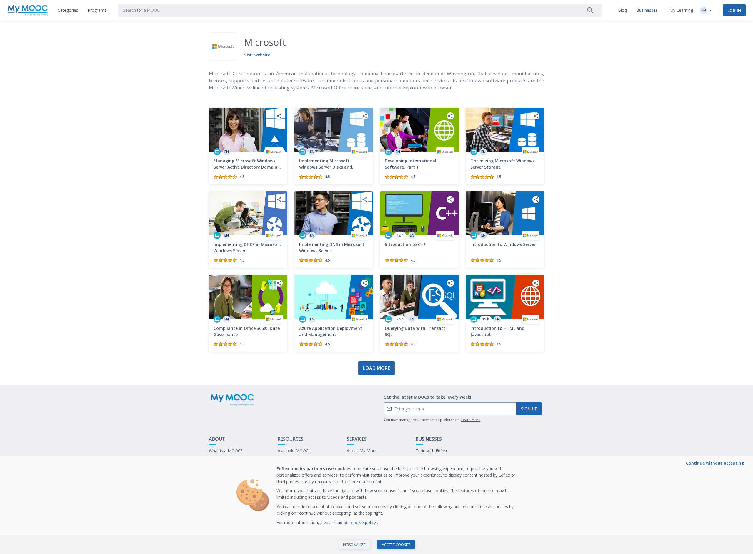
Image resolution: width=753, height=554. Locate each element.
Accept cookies (396, 544)
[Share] (279, 115)
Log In (734, 10)
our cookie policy (360, 522)
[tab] (67, 10)
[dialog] (376, 505)
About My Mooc (362, 450)
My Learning (681, 10)
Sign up (529, 409)
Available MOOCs (294, 450)
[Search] (590, 10)
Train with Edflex (431, 450)
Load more (376, 368)
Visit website (257, 55)
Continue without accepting (715, 463)
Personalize (354, 544)
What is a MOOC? (225, 450)
